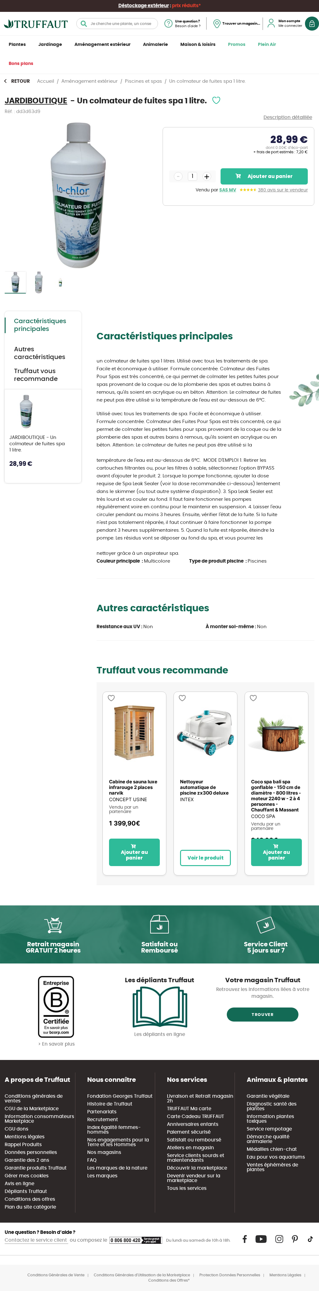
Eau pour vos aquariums (276, 1157)
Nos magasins (104, 1152)
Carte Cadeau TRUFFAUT (195, 1116)
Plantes (17, 44)
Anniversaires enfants (192, 1124)
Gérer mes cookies (27, 1176)
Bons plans (21, 64)
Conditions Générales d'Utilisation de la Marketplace (142, 1275)
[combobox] (117, 23)
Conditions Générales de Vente (55, 1275)
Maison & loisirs (198, 44)
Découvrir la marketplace (197, 1168)
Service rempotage (269, 1129)
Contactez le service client (36, 1240)
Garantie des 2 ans (27, 1160)
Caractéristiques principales (40, 325)
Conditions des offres (30, 1199)
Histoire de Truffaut (109, 1104)
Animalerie (155, 44)
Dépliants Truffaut (26, 1191)
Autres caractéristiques (39, 353)
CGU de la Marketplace (32, 1108)
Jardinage (50, 44)
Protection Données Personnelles (229, 1275)
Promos (236, 44)
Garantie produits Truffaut (36, 1168)
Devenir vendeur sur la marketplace (193, 1178)
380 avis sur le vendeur (283, 190)
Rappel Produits (23, 1144)
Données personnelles (31, 1152)
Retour (20, 81)
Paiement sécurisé (189, 1132)
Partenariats (102, 1112)
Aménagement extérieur (102, 44)
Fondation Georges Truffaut (120, 1096)
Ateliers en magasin (190, 1148)
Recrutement (102, 1119)
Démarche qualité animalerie (268, 1139)
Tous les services (187, 1188)
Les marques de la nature (117, 1168)
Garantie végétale (268, 1096)
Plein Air (267, 44)
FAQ (92, 1160)
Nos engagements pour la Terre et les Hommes (118, 1142)
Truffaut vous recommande (36, 375)
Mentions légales (25, 1137)
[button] (38, 282)
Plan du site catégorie (30, 1207)
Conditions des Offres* (169, 1280)
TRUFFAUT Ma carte (189, 1108)
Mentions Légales (285, 1275)
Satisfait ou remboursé (194, 1140)
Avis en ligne (19, 1183)
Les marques (102, 1176)
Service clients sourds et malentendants (195, 1158)
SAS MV (227, 190)
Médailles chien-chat (272, 1149)
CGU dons (16, 1129)
